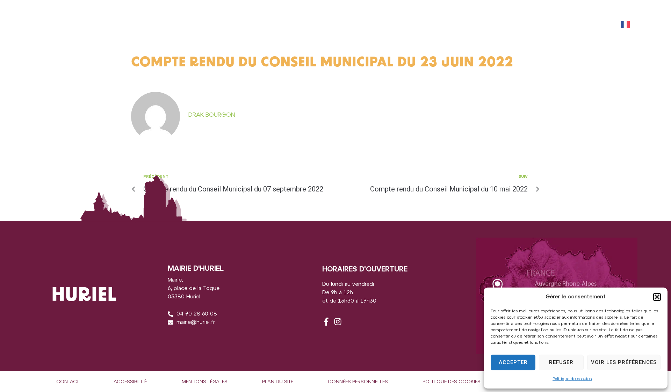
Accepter (513, 362)
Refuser (561, 362)
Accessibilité (130, 382)
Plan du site (277, 382)
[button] (657, 296)
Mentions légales (205, 382)
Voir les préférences (624, 362)
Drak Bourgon (211, 115)
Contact (67, 382)
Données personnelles (358, 382)
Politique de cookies (572, 379)
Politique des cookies (452, 382)
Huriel (33, 24)
